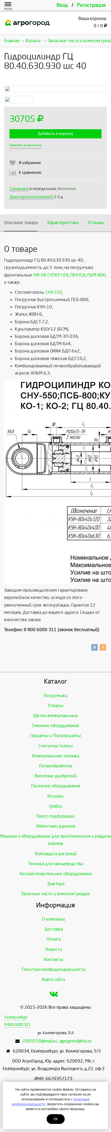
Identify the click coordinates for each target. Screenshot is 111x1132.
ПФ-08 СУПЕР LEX (50, 275)
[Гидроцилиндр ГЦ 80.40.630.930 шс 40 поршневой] (18, 99)
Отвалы (55, 705)
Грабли (55, 806)
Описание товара (21, 222)
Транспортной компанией (31, 197)
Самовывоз (19, 189)
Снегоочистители (55, 746)
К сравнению (30, 173)
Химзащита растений (56, 853)
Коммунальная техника (55, 756)
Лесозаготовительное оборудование (55, 873)
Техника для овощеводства (55, 863)
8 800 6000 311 (17, 1025)
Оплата (54, 939)
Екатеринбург (16, 1017)
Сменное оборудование (55, 725)
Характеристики (63, 222)
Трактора (55, 883)
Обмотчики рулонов (55, 826)
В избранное (30, 163)
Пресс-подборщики (55, 816)
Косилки (55, 796)
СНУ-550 (53, 292)
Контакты (53, 959)
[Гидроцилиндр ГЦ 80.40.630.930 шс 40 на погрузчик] (55, 88)
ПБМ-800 (96, 275)
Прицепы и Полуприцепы (55, 735)
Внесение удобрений (55, 776)
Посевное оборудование (55, 786)
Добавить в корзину (55, 134)
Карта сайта (53, 979)
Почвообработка (55, 766)
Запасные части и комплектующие (55, 893)
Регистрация (91, 5)
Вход (62, 5)
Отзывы (96, 222)
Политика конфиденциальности (53, 969)
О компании (53, 919)
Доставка (53, 929)
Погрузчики (55, 695)
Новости (53, 949)
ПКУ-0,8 (77, 275)
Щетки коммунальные (55, 715)
